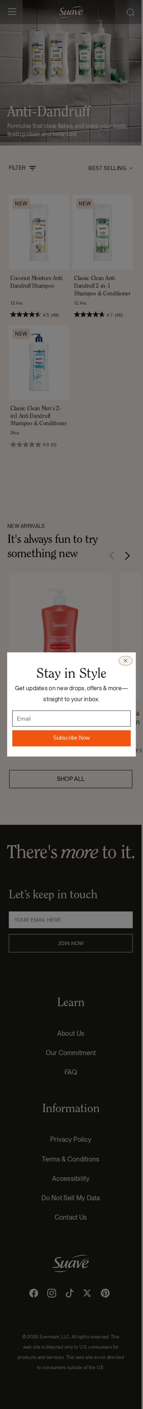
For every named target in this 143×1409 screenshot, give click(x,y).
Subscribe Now (71, 738)
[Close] (125, 661)
